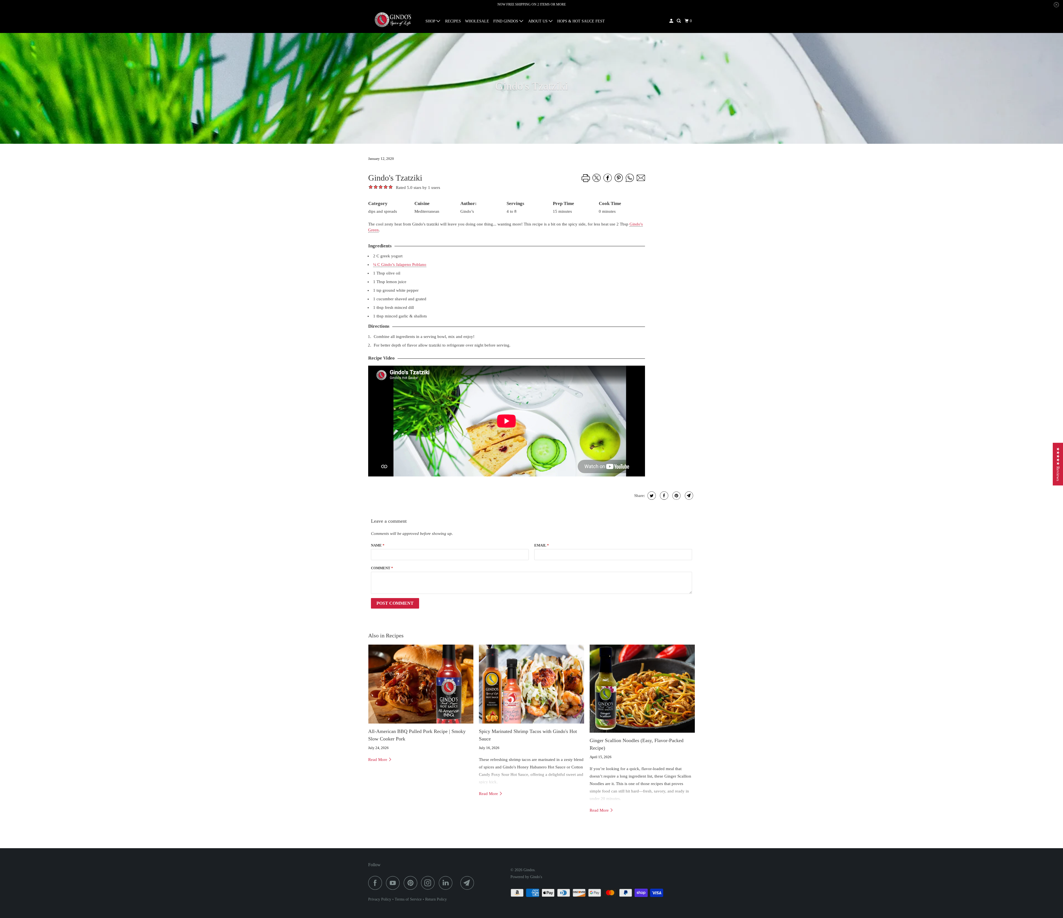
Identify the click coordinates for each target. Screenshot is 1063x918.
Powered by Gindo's (526, 877)
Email (541, 545)
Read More (378, 759)
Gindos (529, 870)
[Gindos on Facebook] (376, 883)
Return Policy (436, 899)
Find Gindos (506, 21)
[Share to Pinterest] (619, 183)
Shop (430, 21)
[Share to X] (596, 183)
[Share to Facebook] (607, 183)
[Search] (679, 21)
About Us (538, 21)
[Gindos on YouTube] (394, 883)
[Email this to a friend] (688, 495)
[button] (390, 189)
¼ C (377, 264)
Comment (382, 568)
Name (378, 545)
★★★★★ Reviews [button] (1058, 464)
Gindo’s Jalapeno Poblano (403, 264)
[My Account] (671, 21)
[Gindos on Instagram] (429, 883)
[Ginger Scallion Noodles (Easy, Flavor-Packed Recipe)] (642, 689)
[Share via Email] (641, 183)
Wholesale (477, 21)
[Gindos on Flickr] (457, 883)
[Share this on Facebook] (663, 495)
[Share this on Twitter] (651, 495)
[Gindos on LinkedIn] (447, 883)
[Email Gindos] (468, 883)
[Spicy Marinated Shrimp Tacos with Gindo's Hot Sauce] (531, 684)
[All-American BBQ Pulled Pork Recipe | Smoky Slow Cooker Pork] (420, 684)
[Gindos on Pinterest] (412, 883)
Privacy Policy (379, 899)
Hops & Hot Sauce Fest (581, 21)
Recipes (453, 21)
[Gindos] (393, 19)
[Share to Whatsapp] (630, 183)
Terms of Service (408, 899)
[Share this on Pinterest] (676, 495)
